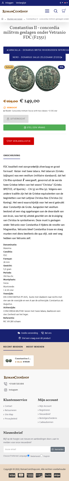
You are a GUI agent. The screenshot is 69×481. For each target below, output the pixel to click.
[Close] (55, 213)
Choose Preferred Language (27, 242)
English (32, 250)
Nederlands (24, 250)
